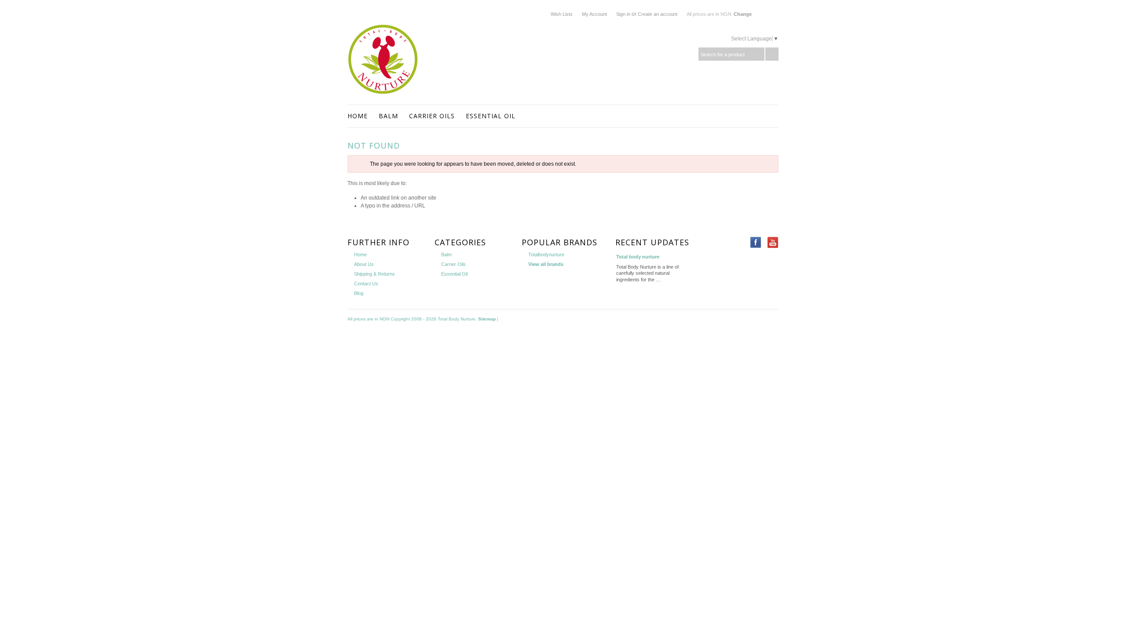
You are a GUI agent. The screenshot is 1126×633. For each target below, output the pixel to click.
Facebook (755, 242)
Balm (388, 116)
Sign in (623, 14)
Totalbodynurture (546, 254)
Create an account (657, 14)
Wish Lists (562, 14)
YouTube (773, 242)
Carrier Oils (432, 116)
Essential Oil (490, 116)
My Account (594, 14)
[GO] (772, 54)
